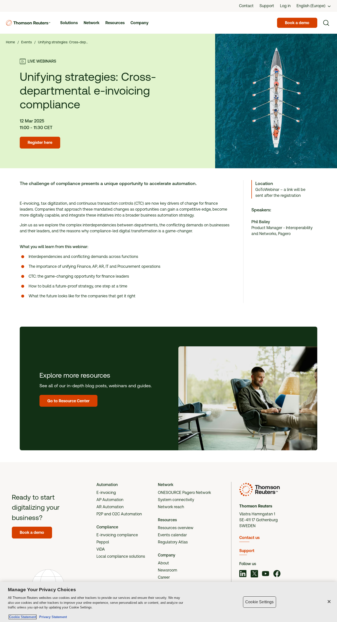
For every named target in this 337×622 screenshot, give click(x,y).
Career (164, 577)
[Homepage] (28, 23)
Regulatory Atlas (173, 542)
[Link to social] (243, 574)
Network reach (171, 506)
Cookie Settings (259, 602)
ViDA (100, 549)
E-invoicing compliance (117, 535)
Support (246, 550)
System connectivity (176, 499)
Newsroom (167, 570)
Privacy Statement (52, 617)
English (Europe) (311, 5)
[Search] (326, 23)
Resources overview (175, 527)
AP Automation (109, 499)
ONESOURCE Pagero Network (184, 492)
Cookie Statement (22, 617)
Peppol (102, 542)
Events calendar (172, 535)
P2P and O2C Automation (119, 514)
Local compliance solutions (120, 556)
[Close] (329, 601)
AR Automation (110, 506)
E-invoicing (106, 492)
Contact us (249, 537)
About (163, 563)
